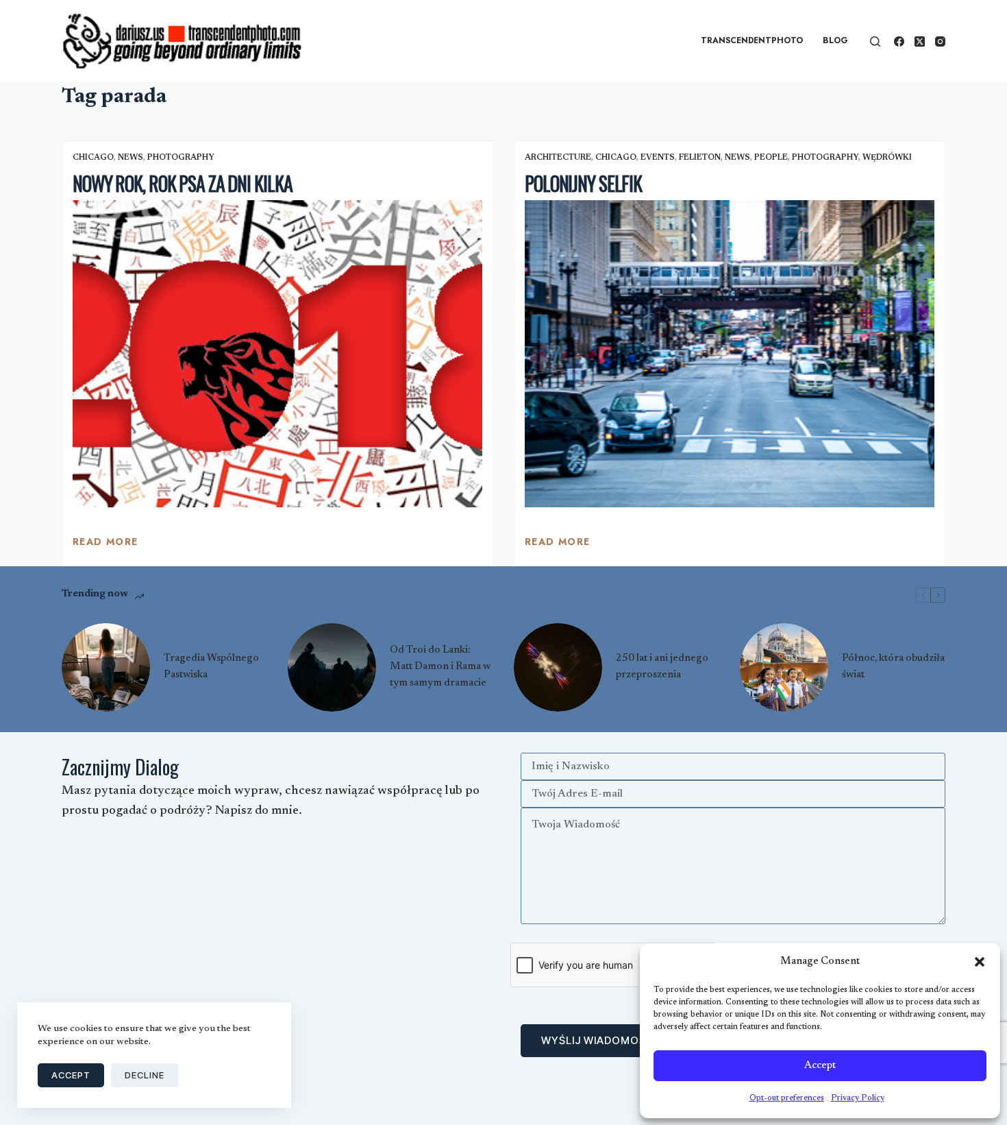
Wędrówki (887, 158)
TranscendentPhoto (752, 40)
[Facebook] (899, 41)
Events (658, 158)
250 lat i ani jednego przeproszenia (662, 666)
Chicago (93, 158)
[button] (979, 962)
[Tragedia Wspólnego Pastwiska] (106, 667)
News (130, 158)
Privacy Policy (857, 1098)
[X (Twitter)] (920, 41)
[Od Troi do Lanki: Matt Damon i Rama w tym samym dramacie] (332, 667)
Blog (835, 40)
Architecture (558, 158)
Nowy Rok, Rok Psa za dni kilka (182, 183)
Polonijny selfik (583, 183)
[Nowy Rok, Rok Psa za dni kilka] (277, 354)
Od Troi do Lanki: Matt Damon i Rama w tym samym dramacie (440, 666)
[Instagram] (940, 41)
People (771, 158)
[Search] (875, 41)
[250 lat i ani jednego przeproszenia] (558, 667)
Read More (105, 545)
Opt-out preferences (786, 1098)
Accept (820, 1066)
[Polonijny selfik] (729, 354)
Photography (180, 158)
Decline (144, 1074)
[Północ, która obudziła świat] (784, 667)
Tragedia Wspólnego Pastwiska (211, 666)
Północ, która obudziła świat (893, 666)
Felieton (700, 158)
